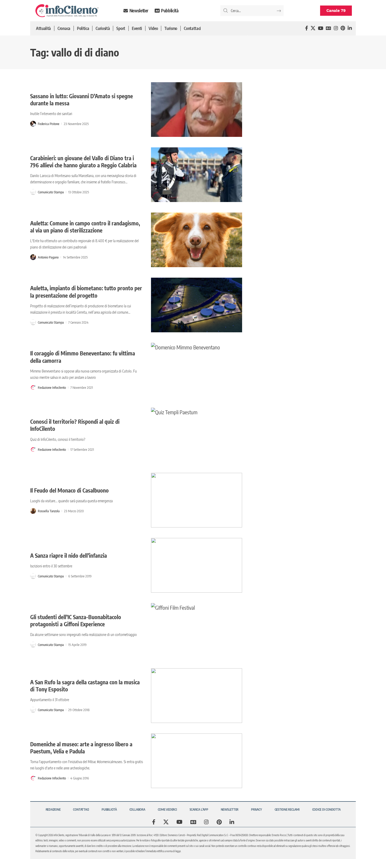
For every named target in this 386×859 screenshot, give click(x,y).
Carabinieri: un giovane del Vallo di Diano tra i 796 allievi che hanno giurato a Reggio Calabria (83, 161)
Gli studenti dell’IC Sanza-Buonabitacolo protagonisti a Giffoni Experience (75, 620)
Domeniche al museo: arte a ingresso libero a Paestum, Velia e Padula (81, 748)
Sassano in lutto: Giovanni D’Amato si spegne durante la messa (81, 99)
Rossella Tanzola (49, 511)
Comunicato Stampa (51, 192)
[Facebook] (306, 28)
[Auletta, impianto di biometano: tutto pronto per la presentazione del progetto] (196, 305)
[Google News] (328, 28)
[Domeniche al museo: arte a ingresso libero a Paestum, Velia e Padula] (196, 760)
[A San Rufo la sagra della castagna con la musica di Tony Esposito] (196, 695)
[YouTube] (321, 28)
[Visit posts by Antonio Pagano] (33, 257)
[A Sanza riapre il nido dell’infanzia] (196, 565)
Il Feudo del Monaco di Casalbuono (69, 490)
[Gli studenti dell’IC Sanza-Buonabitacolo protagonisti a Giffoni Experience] (196, 630)
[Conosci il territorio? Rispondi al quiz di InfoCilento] (196, 435)
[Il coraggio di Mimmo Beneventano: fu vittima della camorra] (196, 370)
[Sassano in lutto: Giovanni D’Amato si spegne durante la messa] (196, 109)
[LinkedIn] (349, 28)
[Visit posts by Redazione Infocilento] (33, 387)
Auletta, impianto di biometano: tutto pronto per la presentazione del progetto (86, 291)
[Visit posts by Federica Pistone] (33, 124)
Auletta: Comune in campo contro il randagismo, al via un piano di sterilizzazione (85, 227)
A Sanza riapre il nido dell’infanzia (68, 555)
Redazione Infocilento (52, 387)
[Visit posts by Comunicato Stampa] (33, 192)
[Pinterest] (342, 28)
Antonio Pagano (48, 257)
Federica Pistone (48, 124)
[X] (313, 28)
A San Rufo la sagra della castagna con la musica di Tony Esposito (85, 686)
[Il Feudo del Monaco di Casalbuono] (196, 500)
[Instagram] (335, 28)
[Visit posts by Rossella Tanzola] (33, 511)
